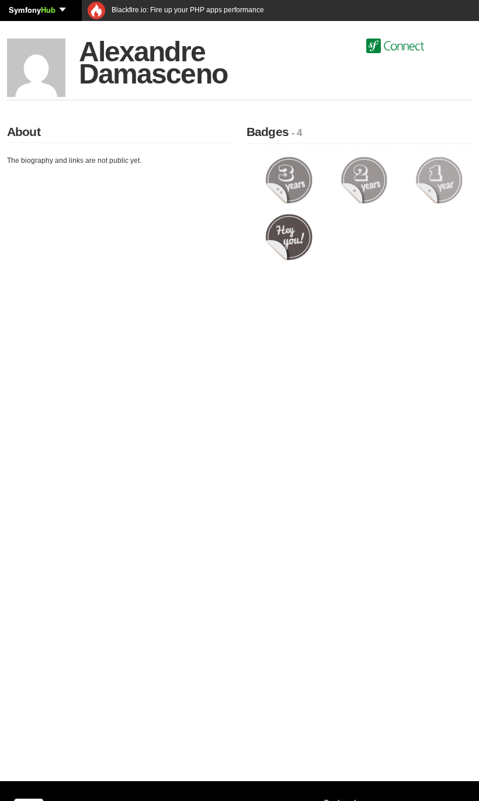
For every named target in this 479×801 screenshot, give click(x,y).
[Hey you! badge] (289, 236)
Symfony (32, 9)
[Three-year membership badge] (289, 180)
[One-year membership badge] (439, 180)
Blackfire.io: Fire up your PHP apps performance (187, 10)
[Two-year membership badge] (364, 180)
